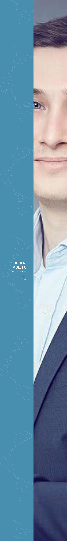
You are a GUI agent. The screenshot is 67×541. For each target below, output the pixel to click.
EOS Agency (23, 276)
